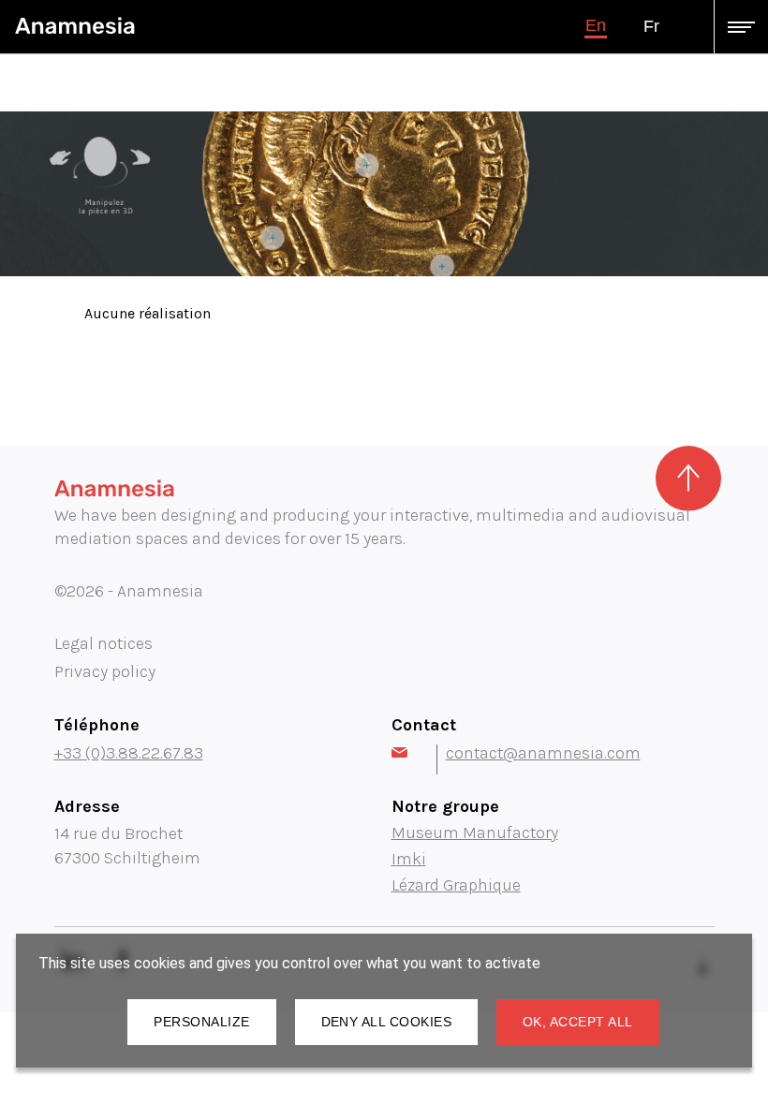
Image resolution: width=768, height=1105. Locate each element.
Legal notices (103, 643)
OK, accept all (578, 1021)
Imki (408, 858)
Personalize (201, 1021)
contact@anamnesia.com (543, 753)
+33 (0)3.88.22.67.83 (128, 753)
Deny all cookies (386, 1021)
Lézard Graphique (456, 885)
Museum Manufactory (474, 832)
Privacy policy (104, 671)
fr (651, 26)
